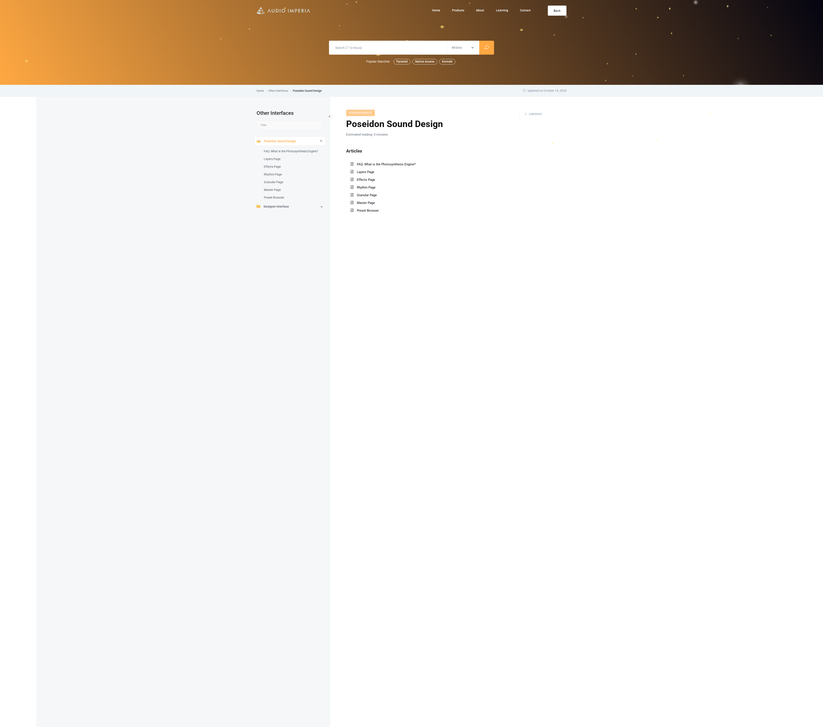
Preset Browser (274, 197)
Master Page (272, 189)
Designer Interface (276, 206)
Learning (502, 10)
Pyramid (402, 61)
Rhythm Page (273, 174)
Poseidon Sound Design (280, 141)
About (480, 10)
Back (557, 10)
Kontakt (447, 61)
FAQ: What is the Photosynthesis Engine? (291, 151)
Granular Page (273, 182)
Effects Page (272, 166)
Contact (525, 10)
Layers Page (272, 159)
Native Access (424, 61)
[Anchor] (364, 150)
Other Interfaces (360, 112)
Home (436, 10)
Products (458, 10)
